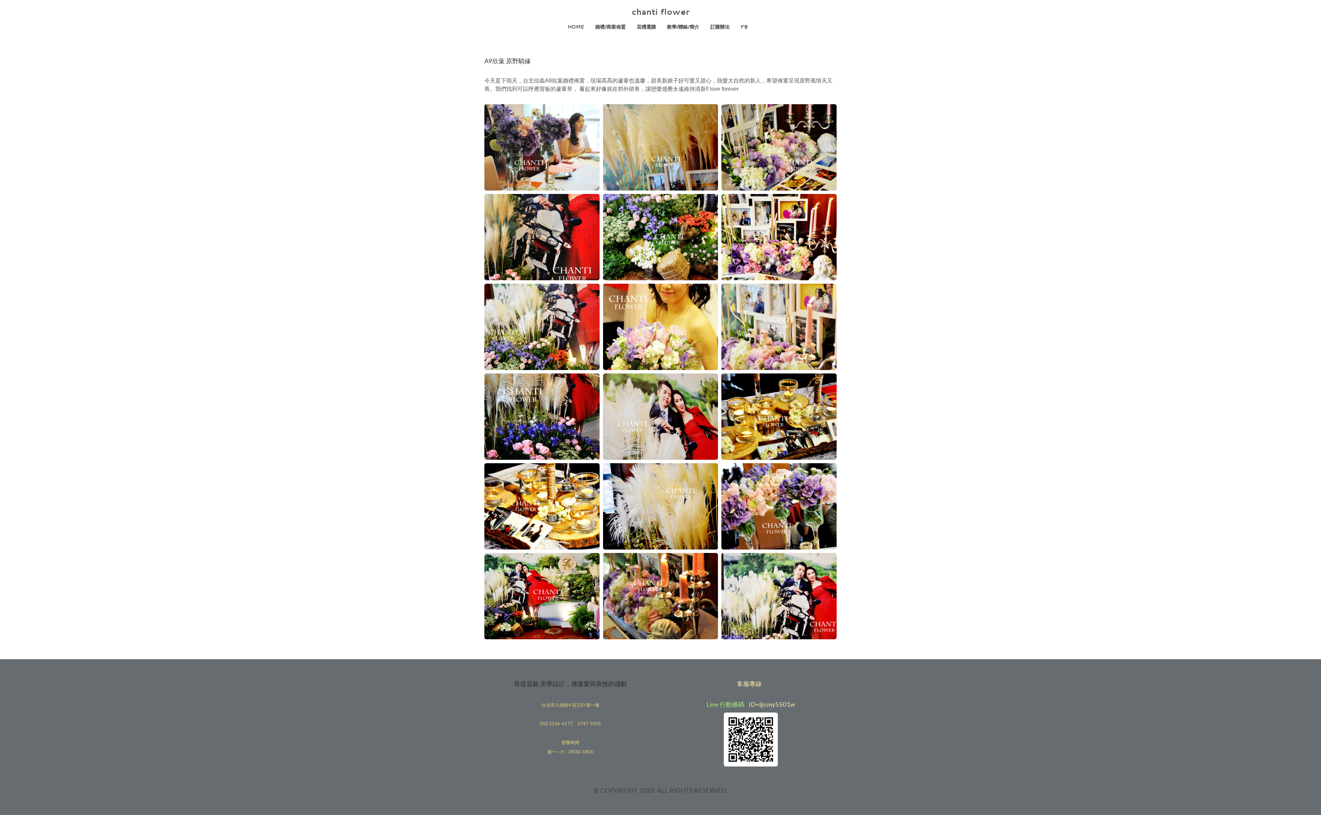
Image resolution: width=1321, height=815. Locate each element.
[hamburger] (454, 11)
